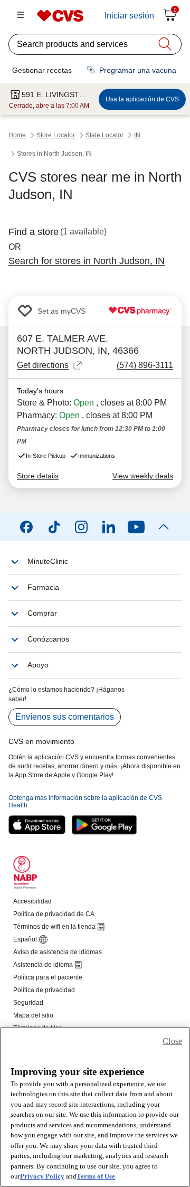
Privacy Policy (42, 1176)
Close (172, 1041)
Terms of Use (96, 1176)
